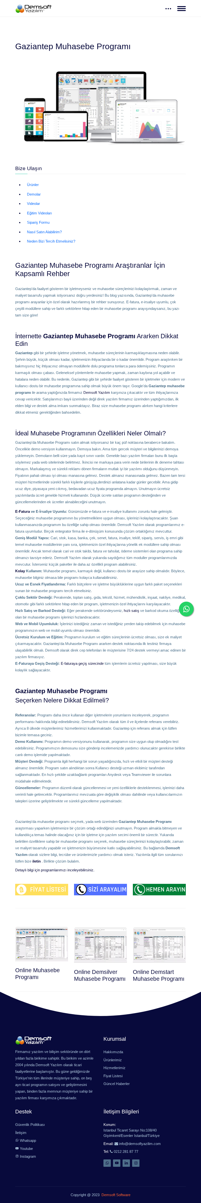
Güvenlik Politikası (30, 1124)
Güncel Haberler (116, 1084)
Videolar (33, 203)
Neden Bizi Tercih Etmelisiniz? (51, 241)
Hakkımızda (113, 1052)
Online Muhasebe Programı (37, 973)
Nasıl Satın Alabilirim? (44, 232)
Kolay (20, 571)
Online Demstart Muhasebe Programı (158, 975)
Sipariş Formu (38, 222)
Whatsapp (27, 1140)
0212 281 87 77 (125, 1151)
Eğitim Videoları (39, 213)
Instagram (27, 1156)
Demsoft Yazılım (96, 392)
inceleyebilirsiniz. (80, 870)
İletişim (20, 1133)
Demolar (34, 194)
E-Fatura (22, 511)
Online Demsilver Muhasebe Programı (100, 975)
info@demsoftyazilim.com (139, 1144)
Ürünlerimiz (112, 1060)
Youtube (26, 1148)
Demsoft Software (115, 1195)
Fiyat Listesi (113, 1076)
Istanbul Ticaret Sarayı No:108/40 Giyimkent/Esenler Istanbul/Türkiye (131, 1133)
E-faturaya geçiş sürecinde (82, 663)
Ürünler (33, 185)
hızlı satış (131, 610)
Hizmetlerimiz (114, 1068)
